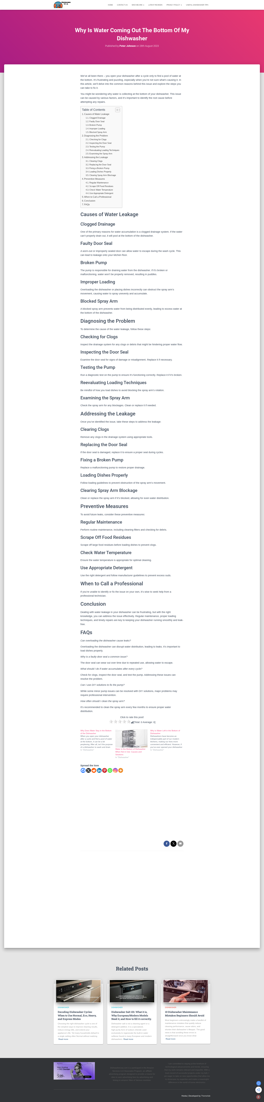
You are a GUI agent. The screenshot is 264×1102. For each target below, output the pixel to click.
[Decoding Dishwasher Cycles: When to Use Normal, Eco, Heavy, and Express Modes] (78, 991)
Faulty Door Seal (96, 121)
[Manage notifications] (258, 1097)
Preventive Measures (94, 179)
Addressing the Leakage (96, 157)
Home (110, 5)
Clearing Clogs (96, 161)
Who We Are (137, 5)
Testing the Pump (97, 146)
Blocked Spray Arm (98, 132)
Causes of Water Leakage (96, 114)
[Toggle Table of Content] (116, 110)
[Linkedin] (99, 770)
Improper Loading (97, 128)
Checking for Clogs (98, 139)
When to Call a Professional (97, 197)
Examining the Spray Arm (100, 153)
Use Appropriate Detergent (101, 193)
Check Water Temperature (101, 190)
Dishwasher (63, 1007)
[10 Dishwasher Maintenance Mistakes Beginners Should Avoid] (185, 991)
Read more (63, 1039)
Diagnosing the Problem (96, 135)
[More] (120, 770)
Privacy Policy (174, 5)
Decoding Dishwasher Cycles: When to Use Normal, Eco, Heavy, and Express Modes (77, 1015)
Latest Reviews (155, 5)
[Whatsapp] (110, 770)
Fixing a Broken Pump (99, 168)
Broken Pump (95, 125)
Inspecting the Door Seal (100, 143)
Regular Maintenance (98, 182)
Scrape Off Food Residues (101, 186)
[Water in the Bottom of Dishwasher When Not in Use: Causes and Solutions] (131, 738)
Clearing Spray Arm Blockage (102, 175)
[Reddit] (93, 770)
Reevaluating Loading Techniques (104, 150)
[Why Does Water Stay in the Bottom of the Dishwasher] (97, 740)
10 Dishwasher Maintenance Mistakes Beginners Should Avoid (184, 1013)
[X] (88, 770)
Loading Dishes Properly (100, 171)
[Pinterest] (104, 770)
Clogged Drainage (97, 118)
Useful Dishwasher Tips (197, 5)
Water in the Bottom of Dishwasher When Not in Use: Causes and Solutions (130, 752)
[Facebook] (83, 770)
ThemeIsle (205, 1096)
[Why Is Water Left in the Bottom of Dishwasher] (167, 740)
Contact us (122, 5)
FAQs (87, 204)
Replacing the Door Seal (100, 164)
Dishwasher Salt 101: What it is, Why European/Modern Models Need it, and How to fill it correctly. (131, 1015)
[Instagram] (115, 770)
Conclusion (89, 200)
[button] (143, 5)
